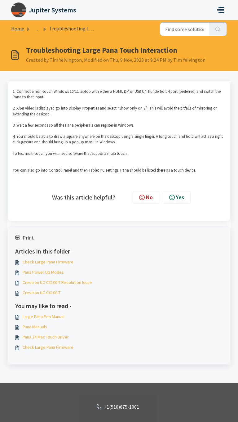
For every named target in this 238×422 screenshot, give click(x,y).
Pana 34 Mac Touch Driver (46, 337)
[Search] (218, 29)
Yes (180, 197)
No (149, 197)
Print (28, 238)
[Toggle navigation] (220, 10)
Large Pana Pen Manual (43, 316)
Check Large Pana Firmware (48, 262)
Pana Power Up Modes (43, 272)
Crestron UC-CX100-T (41, 292)
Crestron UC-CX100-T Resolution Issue (57, 282)
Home (17, 28)
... (36, 28)
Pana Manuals (35, 327)
